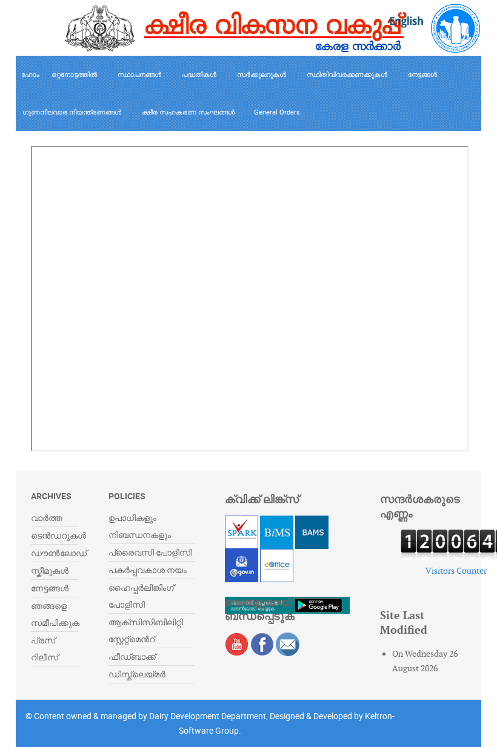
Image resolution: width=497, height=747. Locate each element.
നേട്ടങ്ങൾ (49, 588)
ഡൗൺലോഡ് (59, 553)
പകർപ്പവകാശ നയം (147, 570)
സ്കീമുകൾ (49, 570)
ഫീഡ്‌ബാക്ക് (132, 656)
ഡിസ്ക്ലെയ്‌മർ (136, 674)
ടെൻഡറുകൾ (58, 535)
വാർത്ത (46, 517)
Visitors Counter (456, 570)
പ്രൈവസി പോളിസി (150, 552)
